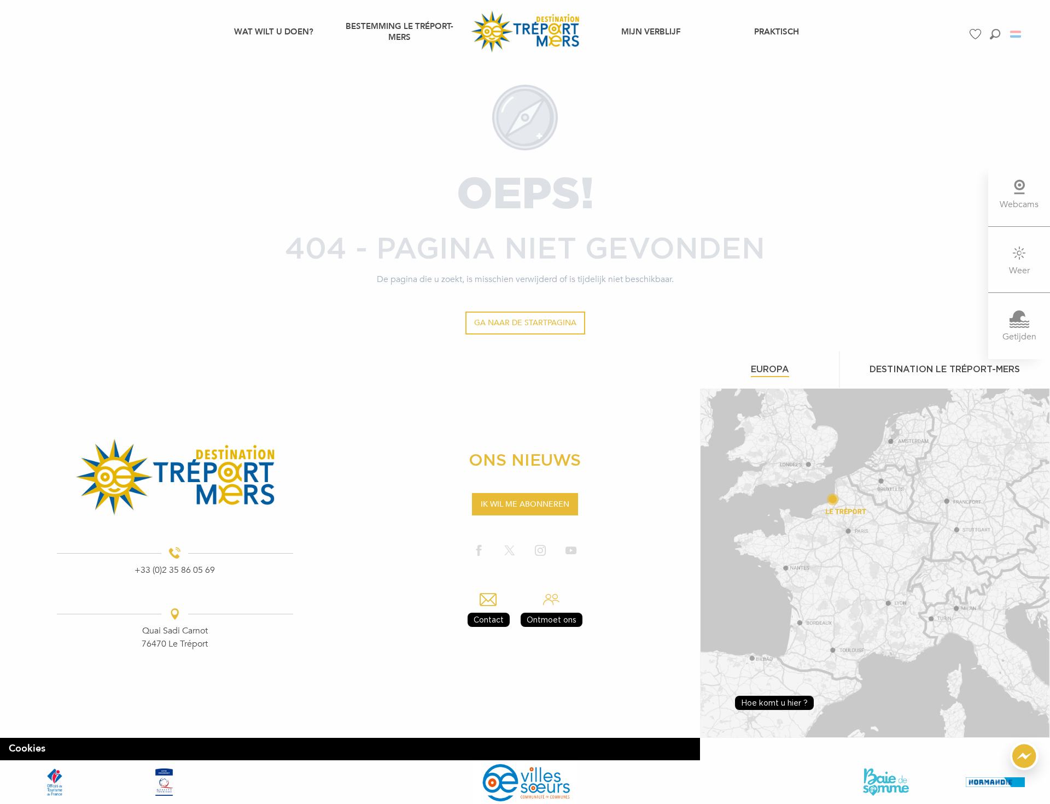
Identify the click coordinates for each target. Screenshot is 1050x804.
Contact (489, 619)
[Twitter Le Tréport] (509, 550)
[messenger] (1024, 767)
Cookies (27, 748)
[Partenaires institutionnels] (54, 781)
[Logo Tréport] (175, 476)
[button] (995, 34)
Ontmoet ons (551, 619)
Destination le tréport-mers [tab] (945, 369)
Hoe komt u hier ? (774, 703)
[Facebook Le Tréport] (479, 550)
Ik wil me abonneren (525, 504)
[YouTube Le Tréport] (571, 550)
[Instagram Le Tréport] (540, 550)
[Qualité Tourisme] (164, 781)
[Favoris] (976, 34)
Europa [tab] (770, 369)
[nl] (1016, 34)
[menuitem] (273, 31)
